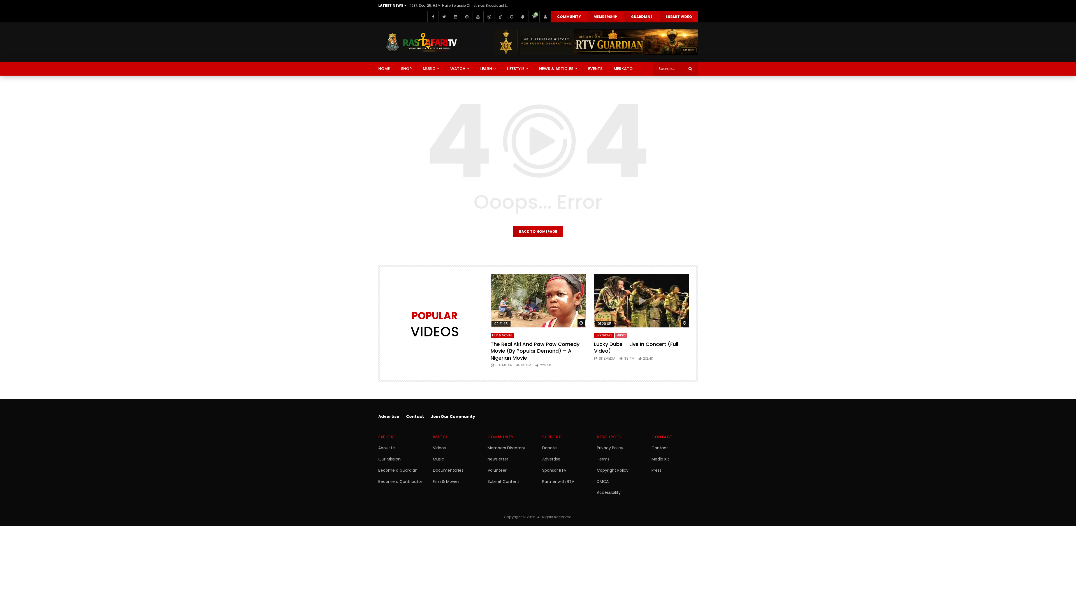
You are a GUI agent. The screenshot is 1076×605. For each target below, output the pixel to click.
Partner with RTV (558, 481)
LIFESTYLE (515, 68)
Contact (415, 416)
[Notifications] (522, 16)
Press (656, 470)
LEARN (486, 68)
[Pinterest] (466, 16)
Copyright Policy (613, 470)
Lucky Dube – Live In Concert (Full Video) (636, 347)
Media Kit (660, 459)
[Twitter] (444, 16)
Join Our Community (453, 416)
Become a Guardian (398, 470)
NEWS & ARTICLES (556, 68)
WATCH (457, 68)
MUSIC (429, 68)
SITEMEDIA (503, 365)
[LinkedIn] (455, 16)
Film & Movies (502, 335)
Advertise (388, 416)
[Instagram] (489, 16)
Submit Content (503, 481)
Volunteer (497, 470)
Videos (439, 448)
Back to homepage (538, 231)
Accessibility (609, 492)
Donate (549, 448)
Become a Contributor (400, 481)
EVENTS (595, 68)
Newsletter (498, 459)
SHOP (406, 68)
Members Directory (506, 448)
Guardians (642, 16)
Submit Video (678, 16)
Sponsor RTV (554, 470)
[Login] (545, 16)
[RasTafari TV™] (421, 42)
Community (569, 16)
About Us (387, 448)
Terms (603, 459)
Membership (605, 16)
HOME (384, 68)
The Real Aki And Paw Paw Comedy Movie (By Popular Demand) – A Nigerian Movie (535, 351)
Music (438, 459)
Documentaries (448, 470)
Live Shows (604, 335)
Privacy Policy (610, 448)
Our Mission (389, 459)
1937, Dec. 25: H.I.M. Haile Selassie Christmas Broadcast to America (459, 5)
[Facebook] (433, 16)
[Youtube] (477, 16)
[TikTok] (500, 16)
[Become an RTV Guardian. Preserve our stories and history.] (596, 42)
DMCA (603, 481)
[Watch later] (511, 16)
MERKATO (623, 68)
